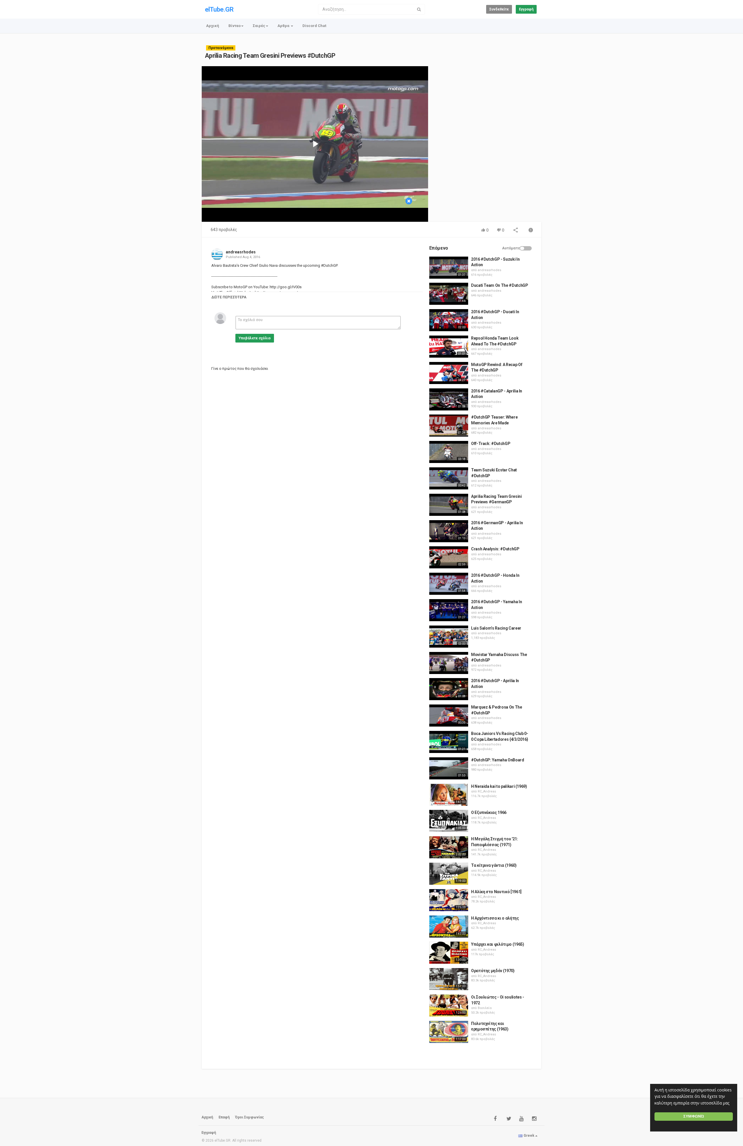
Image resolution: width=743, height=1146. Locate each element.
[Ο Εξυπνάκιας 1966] (448, 821)
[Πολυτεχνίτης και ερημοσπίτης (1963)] (448, 1032)
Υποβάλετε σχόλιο (255, 338)
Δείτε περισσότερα (228, 297)
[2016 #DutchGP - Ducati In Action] (448, 320)
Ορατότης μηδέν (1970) (493, 970)
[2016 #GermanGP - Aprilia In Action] (448, 531)
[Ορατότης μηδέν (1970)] (448, 979)
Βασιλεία (485, 1008)
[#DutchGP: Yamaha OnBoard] (448, 768)
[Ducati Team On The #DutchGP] (448, 294)
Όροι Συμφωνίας (249, 1117)
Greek (529, 1136)
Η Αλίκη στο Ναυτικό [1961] (496, 891)
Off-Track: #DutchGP (490, 443)
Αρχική (212, 26)
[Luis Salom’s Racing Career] (448, 637)
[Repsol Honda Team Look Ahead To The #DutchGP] (448, 347)
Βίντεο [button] (234, 26)
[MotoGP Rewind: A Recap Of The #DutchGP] (448, 373)
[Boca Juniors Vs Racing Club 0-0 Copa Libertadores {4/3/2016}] (448, 742)
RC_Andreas (487, 791)
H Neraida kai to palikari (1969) (499, 786)
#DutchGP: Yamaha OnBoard (497, 760)
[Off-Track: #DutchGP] (448, 452)
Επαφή (224, 1117)
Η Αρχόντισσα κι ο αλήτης (495, 918)
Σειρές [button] (259, 26)
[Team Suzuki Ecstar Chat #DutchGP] (448, 478)
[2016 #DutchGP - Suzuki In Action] (448, 268)
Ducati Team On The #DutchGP (499, 285)
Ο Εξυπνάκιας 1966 (488, 812)
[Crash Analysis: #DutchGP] (448, 557)
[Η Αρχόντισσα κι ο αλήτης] (448, 927)
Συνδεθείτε (499, 9)
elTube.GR (219, 9)
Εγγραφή (526, 9)
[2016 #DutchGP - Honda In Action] (448, 584)
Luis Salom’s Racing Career (496, 628)
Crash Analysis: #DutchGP (495, 549)
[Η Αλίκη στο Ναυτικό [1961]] (448, 900)
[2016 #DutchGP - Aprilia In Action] (448, 689)
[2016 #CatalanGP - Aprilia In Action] (448, 399)
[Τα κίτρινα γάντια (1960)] (448, 874)
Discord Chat (314, 26)
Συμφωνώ (693, 1116)
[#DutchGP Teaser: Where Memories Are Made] (448, 426)
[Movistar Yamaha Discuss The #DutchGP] (448, 663)
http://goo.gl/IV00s (285, 287)
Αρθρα (283, 26)
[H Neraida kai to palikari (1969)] (448, 795)
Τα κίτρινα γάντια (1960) (494, 865)
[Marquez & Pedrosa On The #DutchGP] (448, 715)
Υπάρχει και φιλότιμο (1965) (497, 944)
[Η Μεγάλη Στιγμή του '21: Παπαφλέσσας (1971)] (448, 847)
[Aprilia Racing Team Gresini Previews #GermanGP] (448, 505)
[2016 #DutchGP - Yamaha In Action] (448, 610)
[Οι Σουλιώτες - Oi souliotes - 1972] (448, 1005)
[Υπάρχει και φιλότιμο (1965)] (448, 953)
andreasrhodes (241, 252)
